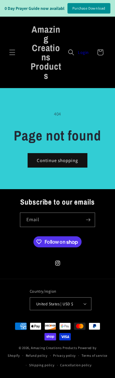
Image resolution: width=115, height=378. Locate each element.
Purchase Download (88, 8)
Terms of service (94, 355)
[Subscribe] (88, 220)
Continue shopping (57, 160)
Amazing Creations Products (54, 348)
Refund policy (37, 355)
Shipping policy (42, 365)
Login (83, 52)
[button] (12, 52)
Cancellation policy (75, 365)
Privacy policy (64, 355)
